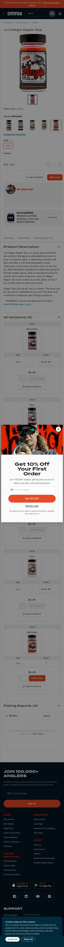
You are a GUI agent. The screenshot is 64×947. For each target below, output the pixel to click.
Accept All (12, 939)
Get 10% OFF (32, 498)
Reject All (28, 939)
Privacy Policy (25, 934)
